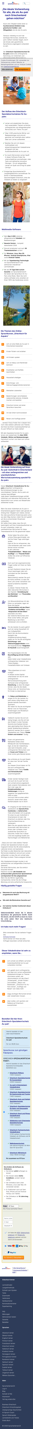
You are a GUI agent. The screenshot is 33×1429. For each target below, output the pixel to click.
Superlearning (7, 1306)
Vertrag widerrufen (8, 1399)
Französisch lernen (8, 1343)
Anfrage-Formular (9, 937)
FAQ (3, 1311)
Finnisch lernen (7, 1341)
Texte (4, 1293)
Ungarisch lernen (8, 1373)
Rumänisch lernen (8, 1359)
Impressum (6, 1396)
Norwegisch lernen (8, 1354)
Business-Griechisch (9, 1404)
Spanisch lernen (7, 1365)
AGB (18, 1233)
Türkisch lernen (7, 1370)
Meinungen (6, 1314)
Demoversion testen (9, 1317)
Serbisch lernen (7, 1362)
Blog (3, 1391)
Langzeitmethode (8, 1288)
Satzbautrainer (7, 1301)
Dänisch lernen (7, 1335)
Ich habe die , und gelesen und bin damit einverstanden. (19, 1233)
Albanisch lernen (8, 1333)
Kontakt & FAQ (7, 1394)
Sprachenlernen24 (8, 1386)
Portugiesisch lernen (9, 1357)
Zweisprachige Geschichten (11, 1410)
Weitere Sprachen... (9, 1375)
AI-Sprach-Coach (8, 1412)
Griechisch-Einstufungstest (11, 1407)
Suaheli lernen (7, 1367)
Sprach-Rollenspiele (9, 1415)
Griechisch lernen (8, 1346)
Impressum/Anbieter (20, 1270)
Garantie (5, 1319)
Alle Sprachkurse (19, 1268)
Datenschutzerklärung (11, 66)
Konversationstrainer (9, 1303)
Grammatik (6, 1296)
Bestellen (5, 1322)
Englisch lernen (7, 1338)
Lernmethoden (7, 1285)
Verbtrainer (6, 1298)
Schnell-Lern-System (9, 1290)
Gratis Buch (6, 1420)
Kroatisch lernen (7, 1351)
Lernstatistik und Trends (10, 1418)
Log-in (4, 1389)
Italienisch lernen (8, 1349)
